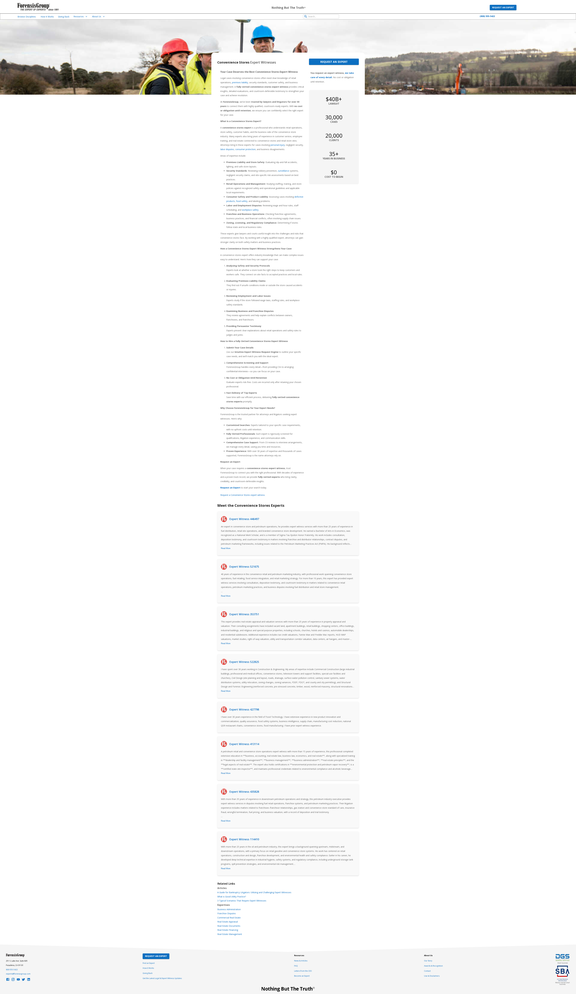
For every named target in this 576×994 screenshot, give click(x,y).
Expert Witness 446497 (244, 519)
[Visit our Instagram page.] (13, 980)
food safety (241, 201)
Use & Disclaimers (432, 976)
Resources (79, 16)
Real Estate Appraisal (227, 921)
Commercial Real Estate (229, 917)
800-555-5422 (12, 969)
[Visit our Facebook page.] (8, 980)
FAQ (296, 966)
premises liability (240, 82)
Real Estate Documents (228, 926)
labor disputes (227, 149)
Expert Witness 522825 (244, 662)
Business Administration (229, 909)
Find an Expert (149, 963)
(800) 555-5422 (487, 16)
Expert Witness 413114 (244, 744)
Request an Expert (503, 7)
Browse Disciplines (27, 16)
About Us (96, 16)
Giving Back (63, 16)
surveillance (283, 170)
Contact (427, 971)
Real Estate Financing (227, 930)
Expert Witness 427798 (244, 709)
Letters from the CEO (303, 971)
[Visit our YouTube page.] (18, 980)
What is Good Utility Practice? (231, 896)
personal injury (277, 144)
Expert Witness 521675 (244, 566)
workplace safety (250, 209)
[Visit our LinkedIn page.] (28, 980)
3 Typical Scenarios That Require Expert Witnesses (241, 900)
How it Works (148, 968)
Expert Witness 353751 (244, 614)
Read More (225, 548)
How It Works (47, 16)
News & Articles (300, 960)
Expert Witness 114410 (244, 839)
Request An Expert (156, 956)
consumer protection (245, 149)
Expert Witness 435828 (244, 791)
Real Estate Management (229, 934)
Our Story (428, 960)
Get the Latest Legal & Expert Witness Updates (162, 978)
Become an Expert (302, 976)
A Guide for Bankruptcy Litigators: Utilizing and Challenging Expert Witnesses (254, 892)
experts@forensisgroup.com (18, 974)
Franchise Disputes (226, 913)
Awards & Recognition (433, 966)
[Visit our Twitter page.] (23, 980)
